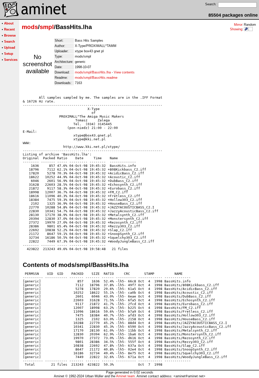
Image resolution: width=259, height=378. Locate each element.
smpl (47, 26)
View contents (124, 72)
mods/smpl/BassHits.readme (96, 77)
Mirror (238, 24)
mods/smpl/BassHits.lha (93, 72)
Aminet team (125, 376)
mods (30, 26)
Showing (236, 29)
